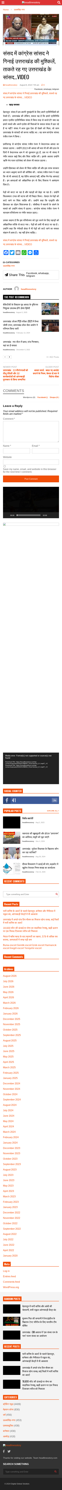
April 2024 (8, 1126)
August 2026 (10, 976)
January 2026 (10, 1013)
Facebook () (42, 397)
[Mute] (50, 515)
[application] (31, 502)
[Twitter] (9, 1451)
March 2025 (9, 1067)
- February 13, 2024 (22, 333)
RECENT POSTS (12, 1346)
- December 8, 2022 (22, 350)
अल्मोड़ (6, 1436)
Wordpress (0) (29, 397)
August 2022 (10, 1234)
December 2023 (11, 1148)
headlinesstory (11, 85)
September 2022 (12, 1229)
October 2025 (10, 1029)
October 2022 (10, 1223)
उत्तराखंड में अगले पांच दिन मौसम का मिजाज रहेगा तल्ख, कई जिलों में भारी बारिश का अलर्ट (40, 1371)
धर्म (4, 1415)
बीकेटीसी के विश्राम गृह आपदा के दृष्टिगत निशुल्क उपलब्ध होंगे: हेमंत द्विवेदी (20, 306)
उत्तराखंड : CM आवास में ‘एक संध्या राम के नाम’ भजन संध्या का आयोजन (40, 1333)
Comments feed (11, 1282)
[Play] (6, 515)
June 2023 (8, 1180)
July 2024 (8, 1110)
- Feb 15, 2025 (40, 872)
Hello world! (27, 818)
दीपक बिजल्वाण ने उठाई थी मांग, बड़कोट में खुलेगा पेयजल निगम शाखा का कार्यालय (40, 865)
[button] (31, 503)
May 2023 (8, 1185)
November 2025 (11, 1024)
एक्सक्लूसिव (8, 1425)
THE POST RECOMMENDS (16, 297)
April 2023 (8, 1191)
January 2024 (10, 1142)
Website (7, 457)
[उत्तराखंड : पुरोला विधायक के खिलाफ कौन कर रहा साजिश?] (11, 853)
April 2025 (8, 1062)
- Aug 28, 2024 (40, 856)
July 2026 (8, 981)
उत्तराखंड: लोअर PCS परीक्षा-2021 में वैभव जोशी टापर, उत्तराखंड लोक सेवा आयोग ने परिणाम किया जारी (21, 324)
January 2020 (10, 1255)
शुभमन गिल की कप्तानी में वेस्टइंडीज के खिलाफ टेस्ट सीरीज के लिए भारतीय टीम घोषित (39, 1321)
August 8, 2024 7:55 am (29, 85)
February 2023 (11, 1202)
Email (36, 446)
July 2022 (8, 1239)
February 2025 (11, 1073)
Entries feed (9, 1276)
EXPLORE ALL (52, 811)
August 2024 (10, 1105)
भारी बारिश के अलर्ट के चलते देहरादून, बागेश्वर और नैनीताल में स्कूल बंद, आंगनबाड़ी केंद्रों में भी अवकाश (38, 1357)
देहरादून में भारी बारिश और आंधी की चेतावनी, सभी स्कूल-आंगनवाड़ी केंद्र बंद (39, 1308)
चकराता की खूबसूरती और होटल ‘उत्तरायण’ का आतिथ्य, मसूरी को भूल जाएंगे (40, 835)
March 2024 (9, 1132)
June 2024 (8, 1116)
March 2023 (9, 1196)
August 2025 (10, 1040)
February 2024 (11, 1137)
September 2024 (12, 1099)
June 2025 (8, 1051)
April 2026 (8, 997)
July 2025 (8, 1046)
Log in (6, 1271)
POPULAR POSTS (12, 811)
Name (7, 446)
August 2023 (10, 1169)
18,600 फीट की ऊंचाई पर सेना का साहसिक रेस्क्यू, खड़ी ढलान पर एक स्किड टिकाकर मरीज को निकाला (40, 1385)
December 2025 (11, 1019)
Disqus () (54, 397)
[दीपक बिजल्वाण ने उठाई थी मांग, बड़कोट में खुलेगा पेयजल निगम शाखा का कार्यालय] (11, 868)
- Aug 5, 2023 (39, 822)
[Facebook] (4, 1451)
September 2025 (12, 1035)
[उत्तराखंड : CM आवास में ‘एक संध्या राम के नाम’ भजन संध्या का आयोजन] (11, 1335)
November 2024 (11, 1089)
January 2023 (10, 1207)
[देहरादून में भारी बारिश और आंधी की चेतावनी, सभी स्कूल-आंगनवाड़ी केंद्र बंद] (11, 1308)
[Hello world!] (11, 822)
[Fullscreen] (55, 515)
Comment (9, 419)
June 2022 (8, 1245)
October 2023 (10, 1159)
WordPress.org (11, 1287)
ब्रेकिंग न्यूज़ (8, 1404)
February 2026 (11, 1008)
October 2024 (10, 1094)
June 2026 (8, 986)
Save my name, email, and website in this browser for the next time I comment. (29, 470)
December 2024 (11, 1083)
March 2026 (9, 1003)
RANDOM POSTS (12, 1299)
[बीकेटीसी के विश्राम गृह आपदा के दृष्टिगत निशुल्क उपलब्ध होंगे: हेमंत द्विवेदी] (50, 309)
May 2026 (8, 992)
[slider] (28, 515)
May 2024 (8, 1121)
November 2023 (11, 1153)
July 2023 (8, 1175)
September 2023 (12, 1164)
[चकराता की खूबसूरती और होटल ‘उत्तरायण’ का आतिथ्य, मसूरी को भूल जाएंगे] (11, 838)
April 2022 (8, 1250)
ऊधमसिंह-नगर (9, 266)
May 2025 (8, 1056)
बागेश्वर (6, 1431)
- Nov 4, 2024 (40, 841)
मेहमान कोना (8, 1409)
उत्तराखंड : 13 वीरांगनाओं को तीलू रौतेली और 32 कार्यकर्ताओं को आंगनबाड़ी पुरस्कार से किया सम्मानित (15, 375)
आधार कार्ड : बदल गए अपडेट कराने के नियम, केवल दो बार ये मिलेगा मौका (46, 373)
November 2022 (11, 1218)
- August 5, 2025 (21, 312)
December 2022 (11, 1212)
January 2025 (10, 1078)
